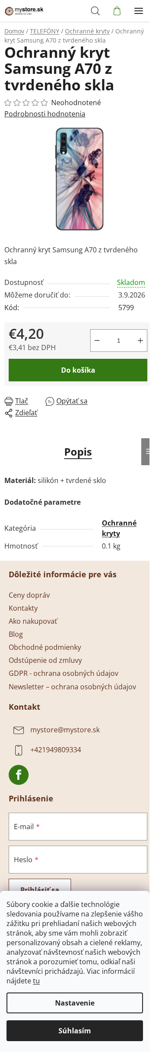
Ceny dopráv (29, 595)
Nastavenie (74, 1003)
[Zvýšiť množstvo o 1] (140, 340)
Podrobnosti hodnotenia (44, 114)
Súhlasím (74, 1030)
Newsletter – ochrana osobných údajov (72, 686)
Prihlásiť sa (39, 890)
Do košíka (78, 370)
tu (36, 981)
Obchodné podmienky (45, 647)
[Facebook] (19, 775)
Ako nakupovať (33, 621)
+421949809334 (55, 750)
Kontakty (23, 608)
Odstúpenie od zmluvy (45, 660)
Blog (16, 634)
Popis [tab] (78, 451)
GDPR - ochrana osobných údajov (63, 673)
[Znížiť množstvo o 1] (97, 340)
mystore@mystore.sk (65, 730)
